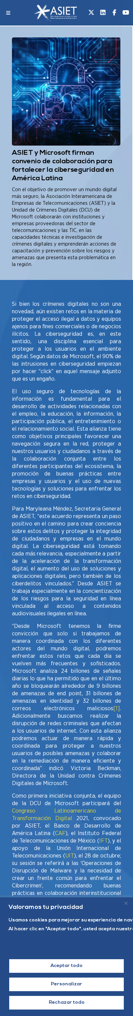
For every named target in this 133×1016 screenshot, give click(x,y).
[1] (116, 708)
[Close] (126, 903)
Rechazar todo (67, 1002)
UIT (69, 856)
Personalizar (66, 984)
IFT (103, 841)
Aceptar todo (66, 965)
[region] (66, 956)
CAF (60, 833)
